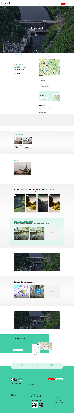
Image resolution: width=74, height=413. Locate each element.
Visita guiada (55, 1)
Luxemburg (19, 54)
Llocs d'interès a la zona (45, 84)
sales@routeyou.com (58, 397)
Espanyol (15, 67)
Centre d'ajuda (57, 403)
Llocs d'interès (15, 54)
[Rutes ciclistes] (54, 203)
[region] (49, 67)
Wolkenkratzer (3, 51)
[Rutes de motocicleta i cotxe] (43, 203)
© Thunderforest (51, 75)
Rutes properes (43, 98)
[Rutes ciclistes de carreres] (31, 203)
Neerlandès (24, 67)
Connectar (59, 379)
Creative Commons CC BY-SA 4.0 (21, 328)
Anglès (29, 66)
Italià (21, 67)
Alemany (26, 66)
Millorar (63, 3)
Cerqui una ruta (33, 384)
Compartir (16, 58)
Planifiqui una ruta (34, 379)
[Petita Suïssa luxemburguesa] (37, 291)
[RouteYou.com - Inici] (8, 3)
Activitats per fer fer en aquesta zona (47, 83)
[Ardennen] (21, 291)
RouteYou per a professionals (62, 1)
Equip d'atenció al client (59, 402)
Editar (22, 58)
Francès (18, 67)
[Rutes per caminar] (19, 203)
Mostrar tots (51, 189)
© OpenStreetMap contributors (56, 75)
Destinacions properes (45, 86)
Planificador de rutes (17, 350)
